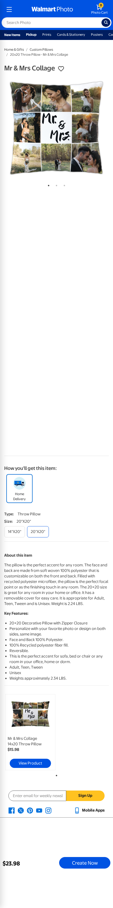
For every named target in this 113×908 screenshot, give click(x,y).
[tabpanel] (56, 128)
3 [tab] (63, 184)
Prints (46, 35)
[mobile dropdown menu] (9, 9)
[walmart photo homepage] (52, 9)
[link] (30, 732)
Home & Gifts (14, 50)
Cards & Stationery (71, 35)
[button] (61, 68)
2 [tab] (55, 184)
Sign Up (85, 795)
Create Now (85, 863)
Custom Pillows (41, 50)
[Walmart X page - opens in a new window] (21, 810)
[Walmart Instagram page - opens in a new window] (48, 810)
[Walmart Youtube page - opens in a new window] (39, 810)
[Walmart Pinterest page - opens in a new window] (30, 810)
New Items (12, 35)
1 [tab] (47, 184)
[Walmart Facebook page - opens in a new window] (11, 810)
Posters (97, 35)
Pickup (31, 35)
